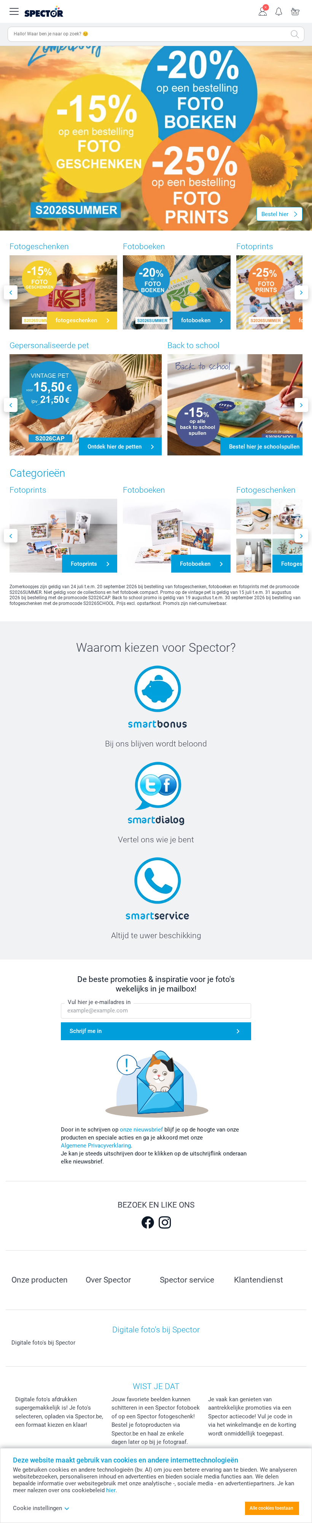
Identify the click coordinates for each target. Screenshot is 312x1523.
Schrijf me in (86, 1031)
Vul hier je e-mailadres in (99, 1002)
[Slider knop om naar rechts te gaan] (301, 292)
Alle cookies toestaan (271, 1508)
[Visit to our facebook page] (148, 1222)
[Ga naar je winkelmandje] (295, 10)
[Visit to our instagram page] (165, 1222)
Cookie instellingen (37, 1508)
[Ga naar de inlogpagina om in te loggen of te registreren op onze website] (263, 10)
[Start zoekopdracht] (295, 34)
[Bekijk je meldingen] (279, 10)
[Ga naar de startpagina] (53, 11)
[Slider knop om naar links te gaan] (11, 292)
